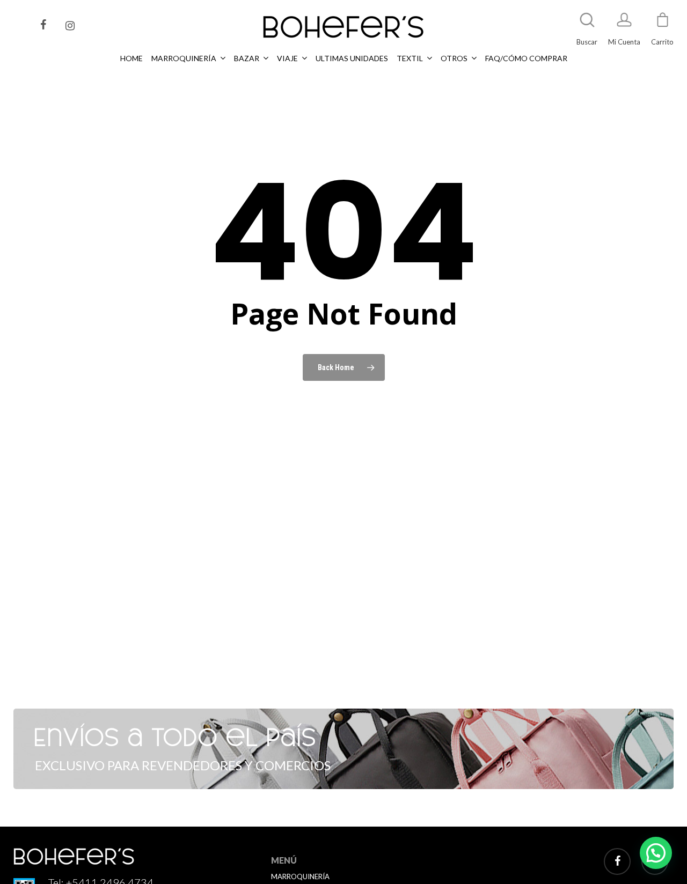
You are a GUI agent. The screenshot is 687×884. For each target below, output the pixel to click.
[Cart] (662, 25)
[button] (656, 853)
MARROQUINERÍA (300, 876)
